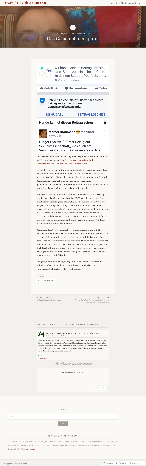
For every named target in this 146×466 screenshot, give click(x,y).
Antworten (43, 358)
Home (110, 3)
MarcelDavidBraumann (25, 2)
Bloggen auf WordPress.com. (15, 464)
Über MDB (121, 3)
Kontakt (132, 3)
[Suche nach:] (139, 2)
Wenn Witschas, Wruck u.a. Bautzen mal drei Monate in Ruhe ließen (92, 300)
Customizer (30, 449)
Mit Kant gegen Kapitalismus (49, 299)
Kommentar (101, 388)
